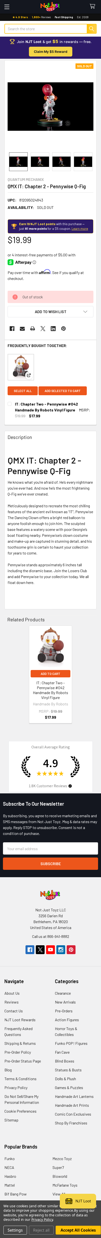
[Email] (22, 328)
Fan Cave (62, 1052)
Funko (9, 1158)
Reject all (41, 1230)
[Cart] (93, 6)
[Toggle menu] (6, 7)
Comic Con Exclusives (73, 1114)
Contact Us (13, 1010)
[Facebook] (12, 328)
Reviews (11, 1002)
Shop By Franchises (71, 1123)
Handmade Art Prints (72, 1105)
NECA (9, 1167)
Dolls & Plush (65, 1078)
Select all (23, 391)
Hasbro (10, 1176)
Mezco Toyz (62, 1158)
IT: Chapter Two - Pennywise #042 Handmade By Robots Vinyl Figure (50, 690)
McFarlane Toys (64, 1185)
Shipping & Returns (20, 1043)
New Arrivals (65, 1002)
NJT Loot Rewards (20, 1019)
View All (58, 1194)
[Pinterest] (63, 328)
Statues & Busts (68, 1069)
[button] (50, 311)
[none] (50, 106)
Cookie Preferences (20, 1111)
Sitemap (11, 1120)
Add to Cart (50, 674)
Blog (8, 1069)
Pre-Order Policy (17, 1052)
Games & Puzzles (69, 1087)
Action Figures (67, 1019)
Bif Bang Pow (15, 1194)
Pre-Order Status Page (22, 1061)
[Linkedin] (53, 328)
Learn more (80, 229)
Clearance (63, 993)
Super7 (58, 1167)
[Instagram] (60, 949)
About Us (12, 993)
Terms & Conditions (20, 1078)
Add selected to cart (63, 391)
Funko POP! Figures (71, 1043)
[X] (42, 328)
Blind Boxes (64, 1061)
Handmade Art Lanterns (74, 1096)
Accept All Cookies (78, 1230)
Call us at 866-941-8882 (50, 936)
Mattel (9, 1185)
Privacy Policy (15, 1087)
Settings (15, 1230)
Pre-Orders (64, 1010)
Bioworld (59, 1176)
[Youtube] (50, 949)
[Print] (32, 328)
